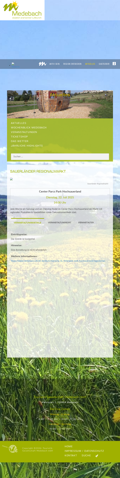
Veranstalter (86, 223)
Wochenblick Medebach (29, 127)
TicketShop (19, 136)
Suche (86, 455)
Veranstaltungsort (59, 223)
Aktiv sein (55, 64)
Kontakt (71, 455)
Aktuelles (90, 64)
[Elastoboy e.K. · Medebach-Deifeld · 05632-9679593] (10, 449)
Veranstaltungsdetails (27, 223)
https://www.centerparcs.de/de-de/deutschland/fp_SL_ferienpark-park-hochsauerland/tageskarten (58, 261)
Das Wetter (19, 141)
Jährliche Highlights (27, 145)
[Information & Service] (114, 63)
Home (69, 446)
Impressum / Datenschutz (84, 451)
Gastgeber (104, 64)
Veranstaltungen (24, 132)
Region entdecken (72, 64)
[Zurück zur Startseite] (42, 62)
